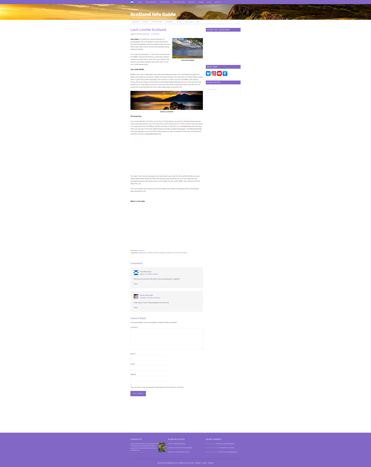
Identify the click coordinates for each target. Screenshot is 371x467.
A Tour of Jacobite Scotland (176, 443)
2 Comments (155, 34)
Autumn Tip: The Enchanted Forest (178, 452)
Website (133, 374)
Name (133, 354)
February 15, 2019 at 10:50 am (150, 298)
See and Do (141, 250)
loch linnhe (178, 252)
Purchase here (134, 450)
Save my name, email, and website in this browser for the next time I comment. (157, 387)
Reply (136, 284)
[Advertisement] (166, 156)
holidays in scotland (165, 252)
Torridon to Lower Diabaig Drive (225, 443)
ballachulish (142, 252)
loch (173, 252)
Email (132, 364)
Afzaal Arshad (144, 295)
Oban (140, 176)
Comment (134, 327)
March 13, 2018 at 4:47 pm (149, 274)
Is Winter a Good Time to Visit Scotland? (180, 448)
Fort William (182, 124)
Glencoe (142, 134)
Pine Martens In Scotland (226, 448)
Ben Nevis (185, 82)
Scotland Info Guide (153, 14)
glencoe (156, 252)
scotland (184, 252)
